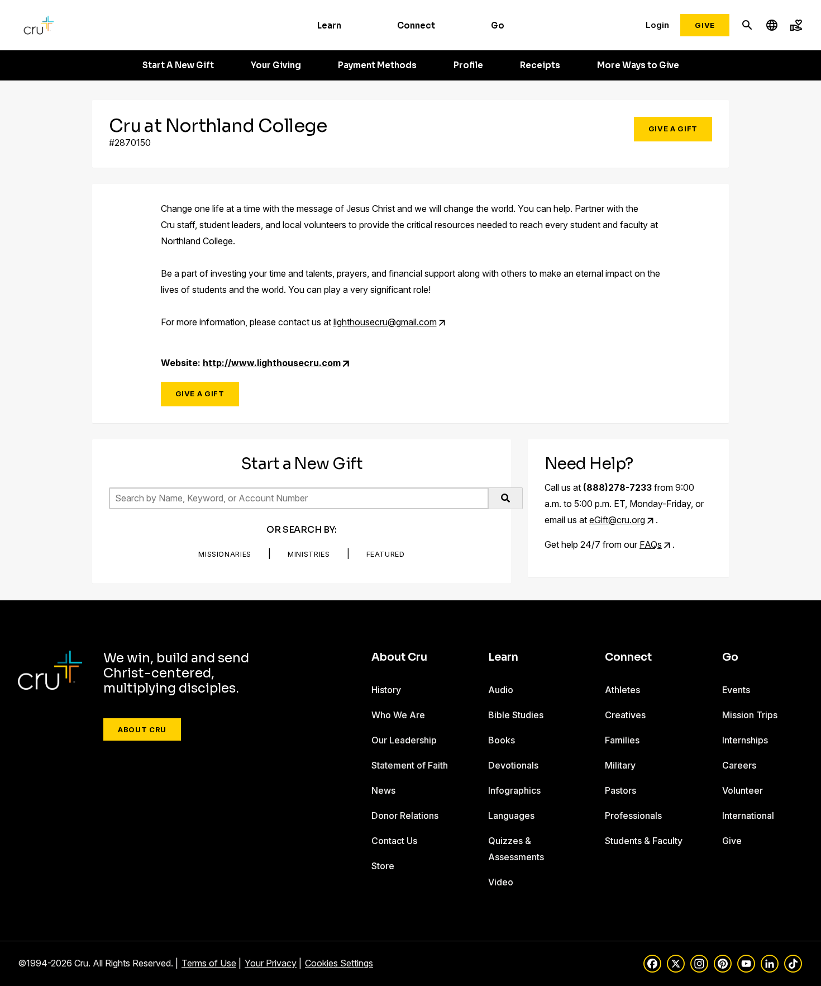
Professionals (633, 815)
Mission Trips (749, 714)
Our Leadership (404, 740)
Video (500, 882)
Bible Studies (515, 714)
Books (501, 740)
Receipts (540, 65)
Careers (739, 765)
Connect (416, 25)
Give (705, 25)
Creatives (625, 714)
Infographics (514, 790)
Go (497, 25)
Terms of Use (209, 963)
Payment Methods (377, 65)
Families (622, 740)
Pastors (620, 790)
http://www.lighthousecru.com (272, 362)
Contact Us (394, 840)
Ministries (309, 553)
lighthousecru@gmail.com (385, 322)
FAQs (650, 544)
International (748, 815)
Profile (468, 65)
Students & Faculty (643, 840)
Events (736, 689)
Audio (500, 689)
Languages (511, 815)
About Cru (142, 729)
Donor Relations (404, 815)
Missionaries (224, 553)
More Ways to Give (638, 65)
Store (382, 865)
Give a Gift (673, 128)
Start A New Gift (178, 65)
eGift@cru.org (617, 519)
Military (620, 765)
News (383, 790)
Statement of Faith (409, 765)
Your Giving (276, 65)
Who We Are (398, 714)
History (386, 689)
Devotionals (513, 765)
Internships (745, 740)
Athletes (622, 689)
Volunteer (742, 790)
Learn (329, 25)
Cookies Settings (339, 963)
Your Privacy (271, 963)
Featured (385, 553)
